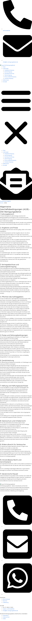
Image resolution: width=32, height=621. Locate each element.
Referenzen (6, 80)
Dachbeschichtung (9, 73)
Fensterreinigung (8, 78)
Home (1, 202)
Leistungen (6, 68)
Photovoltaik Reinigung (10, 76)
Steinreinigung (8, 75)
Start (4, 66)
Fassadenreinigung (9, 70)
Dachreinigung (8, 71)
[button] (16, 117)
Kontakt (5, 81)
